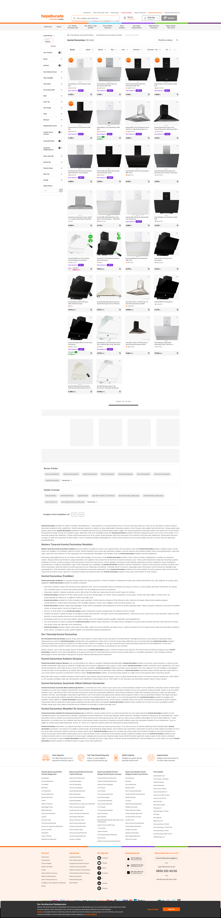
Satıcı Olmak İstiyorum (76, 860)
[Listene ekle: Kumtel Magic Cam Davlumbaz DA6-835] (177, 192)
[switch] (60, 52)
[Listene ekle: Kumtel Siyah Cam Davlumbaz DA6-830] (177, 58)
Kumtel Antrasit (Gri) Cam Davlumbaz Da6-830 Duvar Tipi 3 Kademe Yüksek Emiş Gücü (80, 172)
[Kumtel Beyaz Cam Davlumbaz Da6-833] (80, 70)
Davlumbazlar (129, 778)
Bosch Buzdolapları (75, 784)
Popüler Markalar (158, 785)
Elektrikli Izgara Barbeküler (133, 804)
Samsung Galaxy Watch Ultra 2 (162, 834)
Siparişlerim (87, 12)
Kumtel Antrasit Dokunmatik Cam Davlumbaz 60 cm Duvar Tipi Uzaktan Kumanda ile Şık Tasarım (166, 172)
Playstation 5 (157, 808)
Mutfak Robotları (130, 797)
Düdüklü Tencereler (131, 807)
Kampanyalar (115, 12)
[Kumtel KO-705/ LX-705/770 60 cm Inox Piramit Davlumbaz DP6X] (137, 287)
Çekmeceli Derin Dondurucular (106, 778)
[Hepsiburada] (52, 16)
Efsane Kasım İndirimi (159, 788)
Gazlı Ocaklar (101, 838)
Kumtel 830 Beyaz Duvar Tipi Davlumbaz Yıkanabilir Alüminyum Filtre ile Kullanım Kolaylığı (108, 387)
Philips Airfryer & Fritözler (133, 810)
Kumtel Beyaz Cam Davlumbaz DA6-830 (108, 128)
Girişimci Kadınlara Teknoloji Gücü (79, 870)
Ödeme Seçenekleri (75, 876)
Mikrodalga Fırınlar (47, 807)
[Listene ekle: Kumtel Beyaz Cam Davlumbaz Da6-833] (90, 58)
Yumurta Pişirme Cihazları (133, 817)
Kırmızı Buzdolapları (103, 797)
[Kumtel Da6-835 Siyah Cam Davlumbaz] (166, 244)
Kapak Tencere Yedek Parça (106, 825)
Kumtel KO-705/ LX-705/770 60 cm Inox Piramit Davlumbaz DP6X (137, 303)
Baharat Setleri (130, 788)
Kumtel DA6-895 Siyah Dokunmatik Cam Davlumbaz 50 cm (108, 172)
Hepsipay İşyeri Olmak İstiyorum (79, 863)
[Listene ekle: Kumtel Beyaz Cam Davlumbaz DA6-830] (119, 102)
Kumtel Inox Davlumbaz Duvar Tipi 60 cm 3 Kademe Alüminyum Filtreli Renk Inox (80, 218)
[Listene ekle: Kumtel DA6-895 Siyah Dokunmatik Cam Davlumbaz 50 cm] (119, 145)
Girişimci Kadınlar (126, 12)
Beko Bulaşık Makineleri (132, 836)
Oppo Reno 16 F (158, 821)
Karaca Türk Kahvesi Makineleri (79, 813)
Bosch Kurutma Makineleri (77, 823)
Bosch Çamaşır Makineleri (133, 791)
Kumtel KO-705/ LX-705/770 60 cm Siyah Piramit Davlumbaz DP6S (137, 343)
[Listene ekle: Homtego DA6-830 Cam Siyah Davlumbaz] (90, 317)
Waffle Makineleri (46, 810)
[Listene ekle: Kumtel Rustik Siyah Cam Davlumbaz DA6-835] (148, 145)
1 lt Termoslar (101, 828)
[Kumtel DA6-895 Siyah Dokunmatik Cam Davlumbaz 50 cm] (109, 157)
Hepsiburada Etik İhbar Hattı (166, 879)
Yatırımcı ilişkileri (46, 863)
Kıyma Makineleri (130, 784)
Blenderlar (44, 788)
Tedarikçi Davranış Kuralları (77, 866)
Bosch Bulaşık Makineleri (77, 797)
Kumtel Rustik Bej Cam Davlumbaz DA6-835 (136, 259)
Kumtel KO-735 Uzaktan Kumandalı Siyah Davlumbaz (108, 259)
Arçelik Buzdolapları (75, 781)
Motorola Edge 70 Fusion (161, 811)
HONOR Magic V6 (158, 837)
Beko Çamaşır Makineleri (77, 807)
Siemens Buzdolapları (76, 788)
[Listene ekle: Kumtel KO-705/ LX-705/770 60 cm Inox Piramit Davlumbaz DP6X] (148, 276)
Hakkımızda (45, 857)
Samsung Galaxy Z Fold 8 (161, 824)
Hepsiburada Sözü (159, 776)
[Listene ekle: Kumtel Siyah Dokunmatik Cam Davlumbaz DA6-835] (148, 58)
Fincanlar (128, 800)
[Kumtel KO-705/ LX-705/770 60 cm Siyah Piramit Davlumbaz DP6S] (137, 328)
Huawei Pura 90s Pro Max (161, 795)
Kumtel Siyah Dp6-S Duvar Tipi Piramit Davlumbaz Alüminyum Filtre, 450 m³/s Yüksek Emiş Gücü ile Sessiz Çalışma (166, 128)
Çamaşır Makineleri (47, 781)
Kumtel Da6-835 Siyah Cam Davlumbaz (163, 259)
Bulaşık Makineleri (47, 797)
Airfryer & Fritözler (46, 804)
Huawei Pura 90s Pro (159, 798)
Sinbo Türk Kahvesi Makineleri (134, 823)
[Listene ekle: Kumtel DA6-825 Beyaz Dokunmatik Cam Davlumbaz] (148, 192)
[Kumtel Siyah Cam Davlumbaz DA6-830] (166, 70)
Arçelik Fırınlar (129, 820)
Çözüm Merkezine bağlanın (166, 858)
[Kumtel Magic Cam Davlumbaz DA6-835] (166, 203)
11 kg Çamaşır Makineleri (105, 810)
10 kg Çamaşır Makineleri (105, 794)
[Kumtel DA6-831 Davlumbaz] (166, 287)
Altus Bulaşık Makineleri (76, 817)
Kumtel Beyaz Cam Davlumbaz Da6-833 (79, 85)
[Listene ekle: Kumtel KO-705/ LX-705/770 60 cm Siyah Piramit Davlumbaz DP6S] (148, 317)
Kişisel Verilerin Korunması (49, 873)
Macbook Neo (157, 801)
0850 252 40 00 (166, 871)
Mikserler (128, 781)
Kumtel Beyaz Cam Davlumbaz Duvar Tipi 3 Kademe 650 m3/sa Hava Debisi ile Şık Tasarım (109, 343)
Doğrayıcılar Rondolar (132, 833)
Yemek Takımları (46, 836)
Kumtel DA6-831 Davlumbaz (163, 302)
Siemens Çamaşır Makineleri (78, 833)
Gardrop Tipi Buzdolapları (105, 784)
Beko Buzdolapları (75, 794)
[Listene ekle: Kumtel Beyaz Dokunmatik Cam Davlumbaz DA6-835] (119, 58)
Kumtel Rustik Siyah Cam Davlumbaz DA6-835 (137, 172)
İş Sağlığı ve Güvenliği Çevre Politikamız (53, 883)
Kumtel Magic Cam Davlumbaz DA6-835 (166, 218)
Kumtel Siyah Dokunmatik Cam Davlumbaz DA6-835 (135, 85)
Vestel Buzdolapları (75, 800)
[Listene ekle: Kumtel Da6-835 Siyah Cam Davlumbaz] (177, 233)
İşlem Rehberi (73, 883)
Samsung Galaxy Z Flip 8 (161, 830)
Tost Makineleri (46, 791)
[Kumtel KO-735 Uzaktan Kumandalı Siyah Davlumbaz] (109, 244)
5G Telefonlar (157, 817)
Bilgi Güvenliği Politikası (48, 876)
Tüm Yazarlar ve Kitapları (161, 779)
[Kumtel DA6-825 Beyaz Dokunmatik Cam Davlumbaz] (137, 203)
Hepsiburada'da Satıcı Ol (172, 12)
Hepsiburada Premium (155, 12)
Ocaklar (43, 817)
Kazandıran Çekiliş (159, 805)
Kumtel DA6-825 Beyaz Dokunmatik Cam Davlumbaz (137, 218)
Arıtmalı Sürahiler (102, 813)
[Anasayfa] (68, 35)
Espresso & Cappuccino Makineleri (52, 826)
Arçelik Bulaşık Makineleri (77, 791)
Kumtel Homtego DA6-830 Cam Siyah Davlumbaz (80, 343)
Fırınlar (43, 800)
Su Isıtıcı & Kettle (46, 829)
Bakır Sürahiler (101, 817)
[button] (80, 94)
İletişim (43, 886)
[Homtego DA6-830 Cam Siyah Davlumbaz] (80, 328)
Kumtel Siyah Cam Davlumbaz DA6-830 (165, 85)
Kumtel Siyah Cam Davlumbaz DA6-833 (79, 128)
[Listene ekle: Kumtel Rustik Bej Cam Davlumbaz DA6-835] (148, 233)
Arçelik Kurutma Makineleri (77, 826)
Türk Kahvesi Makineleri (48, 823)
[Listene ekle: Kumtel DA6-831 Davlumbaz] (177, 276)
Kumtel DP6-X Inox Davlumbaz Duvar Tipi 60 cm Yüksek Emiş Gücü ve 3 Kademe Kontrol (137, 128)
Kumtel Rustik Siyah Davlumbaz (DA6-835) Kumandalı (78, 303)
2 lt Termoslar (101, 807)
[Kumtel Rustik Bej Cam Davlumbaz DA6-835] (137, 244)
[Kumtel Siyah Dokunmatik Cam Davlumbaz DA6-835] (137, 70)
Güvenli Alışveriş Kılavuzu (49, 879)
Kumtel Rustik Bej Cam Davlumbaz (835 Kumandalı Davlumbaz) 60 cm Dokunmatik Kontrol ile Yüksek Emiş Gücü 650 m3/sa (79, 387)
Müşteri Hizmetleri (140, 12)
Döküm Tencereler (131, 839)
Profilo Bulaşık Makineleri (133, 826)
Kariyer (43, 870)
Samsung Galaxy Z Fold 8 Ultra (162, 827)
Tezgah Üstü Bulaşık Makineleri (107, 781)
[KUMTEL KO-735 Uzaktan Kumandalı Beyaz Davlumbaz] (80, 244)
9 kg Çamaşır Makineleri (104, 804)
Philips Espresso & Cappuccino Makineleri (82, 804)
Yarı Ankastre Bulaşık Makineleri (107, 834)
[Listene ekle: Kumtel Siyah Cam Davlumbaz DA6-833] (90, 102)
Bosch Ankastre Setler (76, 829)
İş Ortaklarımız (45, 860)
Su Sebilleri (44, 784)
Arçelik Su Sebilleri (75, 839)
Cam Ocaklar (101, 791)
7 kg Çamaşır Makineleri (104, 800)
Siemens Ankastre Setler (76, 820)
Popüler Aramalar (158, 782)
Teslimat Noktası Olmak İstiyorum (79, 873)
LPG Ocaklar (101, 788)
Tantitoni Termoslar (131, 829)
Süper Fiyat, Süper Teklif (100, 12)
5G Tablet (156, 814)
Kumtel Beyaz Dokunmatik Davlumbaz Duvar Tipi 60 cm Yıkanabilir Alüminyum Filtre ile (164, 343)
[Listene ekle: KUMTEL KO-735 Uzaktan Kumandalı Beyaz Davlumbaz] (90, 233)
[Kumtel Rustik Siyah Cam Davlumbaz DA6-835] (137, 157)
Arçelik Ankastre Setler (76, 810)
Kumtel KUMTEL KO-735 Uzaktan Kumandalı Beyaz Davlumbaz (78, 259)
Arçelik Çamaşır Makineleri (77, 836)
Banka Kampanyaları (75, 879)
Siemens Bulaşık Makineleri (133, 813)
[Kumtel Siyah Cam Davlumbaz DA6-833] (80, 113)
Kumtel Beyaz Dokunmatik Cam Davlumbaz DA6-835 (107, 85)
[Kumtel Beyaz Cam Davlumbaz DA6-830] (109, 113)
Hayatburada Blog (74, 857)
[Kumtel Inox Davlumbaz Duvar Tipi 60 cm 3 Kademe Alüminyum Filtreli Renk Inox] (80, 203)
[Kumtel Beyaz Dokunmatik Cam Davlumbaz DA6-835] (109, 70)
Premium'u (54, 19)
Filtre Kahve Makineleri (48, 813)
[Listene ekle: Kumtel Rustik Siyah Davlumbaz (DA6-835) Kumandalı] (90, 276)
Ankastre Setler (46, 820)
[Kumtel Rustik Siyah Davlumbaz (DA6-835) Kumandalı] (80, 287)
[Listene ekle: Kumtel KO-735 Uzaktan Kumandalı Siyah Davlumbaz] (119, 233)
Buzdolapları (45, 778)
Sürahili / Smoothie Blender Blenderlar (108, 841)
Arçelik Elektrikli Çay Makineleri (135, 794)
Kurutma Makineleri (47, 794)
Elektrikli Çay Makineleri (48, 839)
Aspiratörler (44, 833)
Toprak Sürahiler (102, 831)
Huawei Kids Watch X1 (160, 792)
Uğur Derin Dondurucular (77, 778)
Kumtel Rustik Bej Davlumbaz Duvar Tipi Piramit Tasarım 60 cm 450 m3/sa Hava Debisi (109, 303)
